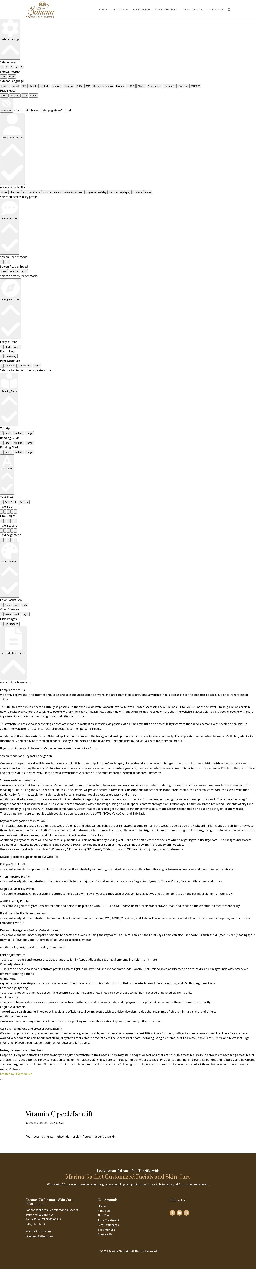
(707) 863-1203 (35, 1224)
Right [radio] (11, 76)
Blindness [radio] (15, 192)
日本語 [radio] (130, 85)
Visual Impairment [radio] (52, 192)
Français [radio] (68, 85)
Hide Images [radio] (11, 623)
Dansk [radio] (33, 85)
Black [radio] (7, 346)
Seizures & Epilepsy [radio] (119, 192)
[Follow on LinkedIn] (179, 1213)
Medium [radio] (14, 271)
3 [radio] (12, 67)
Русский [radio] (183, 85)
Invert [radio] (8, 614)
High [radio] (24, 604)
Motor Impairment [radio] (73, 192)
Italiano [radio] (120, 85)
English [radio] (5, 85)
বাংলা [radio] (24, 85)
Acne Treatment (167, 9)
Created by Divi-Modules (16, 1074)
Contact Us (215, 9)
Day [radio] (25, 95)
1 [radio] (2, 67)
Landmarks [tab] (25, 365)
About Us (118, 9)
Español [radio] (56, 85)
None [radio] (4, 192)
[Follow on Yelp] (186, 1213)
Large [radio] (29, 433)
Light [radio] (25, 614)
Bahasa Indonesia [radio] (103, 85)
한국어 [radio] (141, 85)
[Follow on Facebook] (172, 1213)
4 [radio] (16, 67)
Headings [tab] (10, 365)
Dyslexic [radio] (24, 502)
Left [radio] (3, 76)
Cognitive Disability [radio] (96, 192)
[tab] (1, 366)
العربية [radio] (16, 85)
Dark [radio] (17, 614)
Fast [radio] (24, 271)
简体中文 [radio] (195, 85)
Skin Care (140, 9)
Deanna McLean (38, 1123)
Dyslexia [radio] (137, 192)
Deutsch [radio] (44, 85)
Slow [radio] (3, 271)
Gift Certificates (108, 1225)
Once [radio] (4, 95)
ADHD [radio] (148, 192)
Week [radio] (33, 95)
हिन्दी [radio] (88, 85)
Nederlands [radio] (154, 85)
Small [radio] (8, 433)
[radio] (1, 262)
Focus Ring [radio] (10, 356)
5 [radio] (21, 67)
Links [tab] (37, 365)
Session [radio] (15, 95)
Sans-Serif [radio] (10, 502)
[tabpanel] (128, 370)
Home (103, 9)
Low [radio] (16, 604)
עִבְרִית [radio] (79, 85)
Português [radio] (169, 85)
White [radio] (17, 346)
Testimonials (193, 9)
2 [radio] (7, 67)
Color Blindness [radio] (31, 192)
